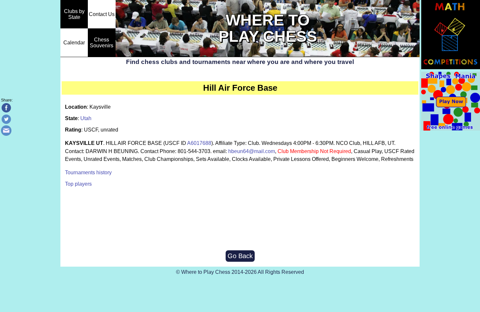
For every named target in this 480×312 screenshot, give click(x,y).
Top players (78, 184)
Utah (85, 118)
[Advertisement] (240, 219)
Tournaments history (88, 172)
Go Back (240, 255)
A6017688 (199, 143)
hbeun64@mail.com (251, 151)
